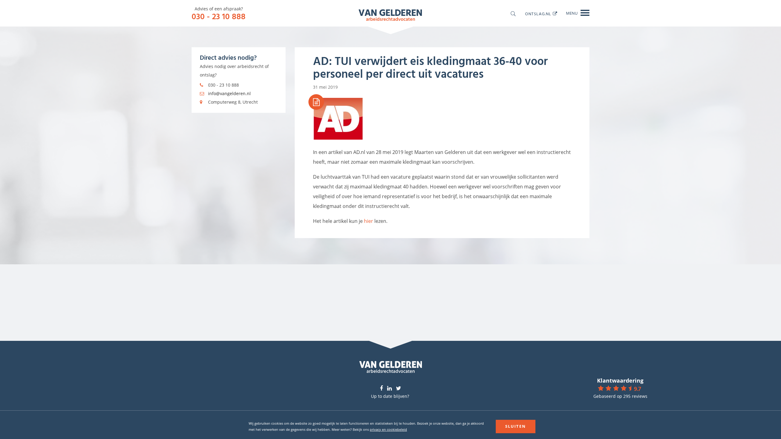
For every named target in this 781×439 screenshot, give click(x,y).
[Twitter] (398, 388)
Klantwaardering (620, 380)
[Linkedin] (389, 388)
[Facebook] (381, 388)
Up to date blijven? (390, 396)
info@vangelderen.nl (229, 93)
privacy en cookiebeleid (388, 429)
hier (368, 221)
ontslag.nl (538, 13)
